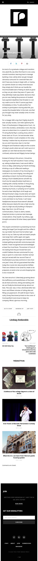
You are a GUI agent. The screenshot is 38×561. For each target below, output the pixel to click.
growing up (19, 308)
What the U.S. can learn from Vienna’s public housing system (19, 457)
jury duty (30, 308)
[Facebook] (14, 537)
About (13, 543)
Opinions (6, 49)
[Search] (28, 2)
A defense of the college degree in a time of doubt (19, 393)
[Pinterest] (22, 63)
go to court (8, 308)
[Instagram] (24, 537)
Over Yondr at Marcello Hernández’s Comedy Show (19, 425)
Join (18, 543)
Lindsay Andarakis (10, 56)
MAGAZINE (19, 546)
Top (19, 557)
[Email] (27, 63)
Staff (6, 543)
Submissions (26, 543)
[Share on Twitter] (16, 63)
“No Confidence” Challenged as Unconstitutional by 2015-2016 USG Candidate (29, 350)
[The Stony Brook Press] (19, 17)
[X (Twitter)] (19, 537)
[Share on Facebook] (11, 63)
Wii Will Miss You (8, 346)
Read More (19, 503)
